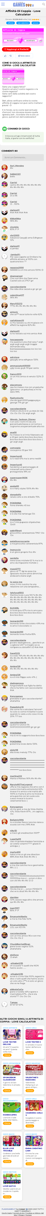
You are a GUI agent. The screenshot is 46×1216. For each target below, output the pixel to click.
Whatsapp (20, 66)
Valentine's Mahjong (32, 1078)
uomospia (15, 448)
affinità (10, 23)
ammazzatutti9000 (20, 366)
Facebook (20, 56)
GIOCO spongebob (11, 1063)
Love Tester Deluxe (9, 1043)
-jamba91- (15, 254)
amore (35, 23)
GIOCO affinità (10, 1028)
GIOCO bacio (8, 1134)
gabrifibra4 (16, 530)
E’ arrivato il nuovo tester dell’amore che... (34, 1047)
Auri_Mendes (17, 166)
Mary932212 (16, 304)
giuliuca (14, 955)
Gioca (7, 1055)
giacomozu (16, 385)
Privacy (22, 1215)
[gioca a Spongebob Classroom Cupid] (12, 1075)
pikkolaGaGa (16, 989)
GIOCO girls (31, 1028)
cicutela (14, 227)
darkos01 (15, 210)
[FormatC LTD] (23, 1209)
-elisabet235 (16, 963)
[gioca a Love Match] (12, 1184)
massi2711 (15, 569)
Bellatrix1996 (17, 820)
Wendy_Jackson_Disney (23, 419)
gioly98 (14, 750)
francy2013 (15, 374)
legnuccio (15, 550)
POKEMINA (15, 503)
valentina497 (17, 295)
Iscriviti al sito (19, 1213)
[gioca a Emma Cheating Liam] (34, 1146)
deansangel (16, 276)
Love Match (9, 1186)
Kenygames (16, 696)
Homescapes (10, 1115)
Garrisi (13, 182)
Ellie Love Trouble (8, 1149)
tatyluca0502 (17, 593)
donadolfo (15, 494)
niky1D (13, 831)
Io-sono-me (16, 582)
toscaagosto (16, 340)
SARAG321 (15, 174)
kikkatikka (15, 218)
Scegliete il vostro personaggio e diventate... (33, 1120)
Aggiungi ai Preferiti (17, 49)
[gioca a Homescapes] (12, 1112)
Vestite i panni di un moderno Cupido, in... (11, 1191)
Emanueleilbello (18, 916)
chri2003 (14, 235)
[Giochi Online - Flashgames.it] (23, 6)
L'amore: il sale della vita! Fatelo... (10, 1119)
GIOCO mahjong (33, 1063)
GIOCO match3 (9, 1172)
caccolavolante (18, 287)
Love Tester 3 (33, 1042)
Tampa (13, 1002)
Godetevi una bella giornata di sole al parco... (11, 1155)
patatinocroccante (20, 541)
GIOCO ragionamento (10, 1100)
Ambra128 (15, 666)
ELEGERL (14, 608)
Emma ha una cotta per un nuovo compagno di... (34, 1157)
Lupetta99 (15, 839)
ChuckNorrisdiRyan (20, 944)
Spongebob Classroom (9, 1078)
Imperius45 (16, 456)
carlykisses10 (17, 320)
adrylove (14, 357)
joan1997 (15, 908)
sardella (14, 558)
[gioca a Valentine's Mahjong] (34, 1075)
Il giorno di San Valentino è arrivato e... (11, 1085)
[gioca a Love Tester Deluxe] (12, 1039)
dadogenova (17, 683)
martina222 (16, 776)
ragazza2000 (17, 268)
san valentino (23, 23)
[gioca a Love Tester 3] (34, 1039)
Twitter (18, 61)
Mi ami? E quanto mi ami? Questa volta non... (11, 1049)
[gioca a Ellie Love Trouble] (12, 1146)
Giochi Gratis (7, 1213)
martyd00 (15, 852)
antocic (14, 312)
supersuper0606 (18, 478)
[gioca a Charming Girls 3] (34, 1110)
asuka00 (14, 486)
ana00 (13, 432)
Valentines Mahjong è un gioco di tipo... (32, 1085)
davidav (14, 897)
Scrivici (29, 1215)
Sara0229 (15, 653)
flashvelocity (17, 398)
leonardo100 (16, 621)
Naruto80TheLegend (21, 784)
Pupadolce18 (17, 707)
